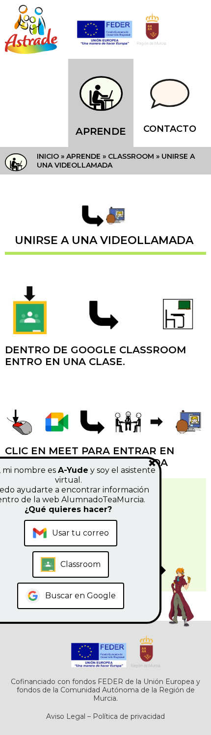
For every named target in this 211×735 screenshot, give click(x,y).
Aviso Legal (65, 716)
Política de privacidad (129, 716)
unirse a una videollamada (104, 240)
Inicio (48, 156)
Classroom (131, 156)
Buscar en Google (80, 595)
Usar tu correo (80, 533)
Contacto (169, 128)
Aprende (101, 131)
